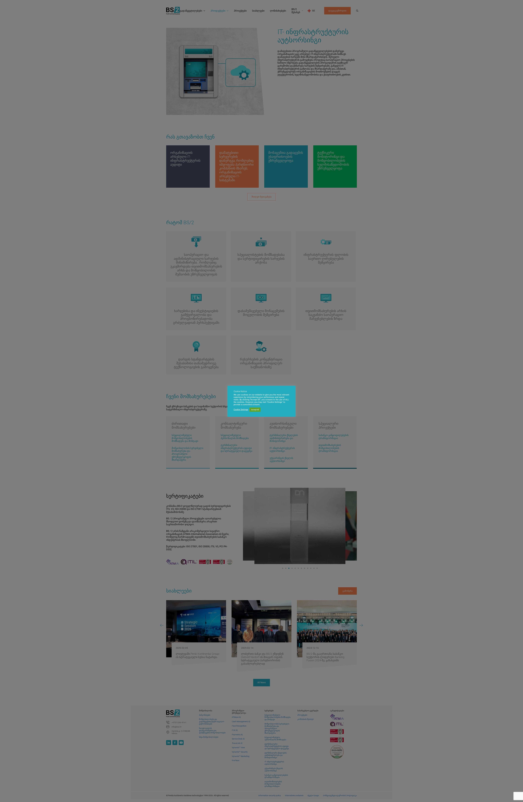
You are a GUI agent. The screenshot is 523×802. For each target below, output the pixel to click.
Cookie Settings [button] (241, 409)
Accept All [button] (255, 410)
